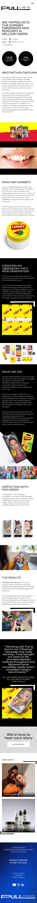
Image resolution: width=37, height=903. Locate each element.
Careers (18, 875)
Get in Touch (18, 744)
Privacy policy (18, 877)
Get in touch (18, 873)
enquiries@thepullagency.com (18, 849)
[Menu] (32, 3)
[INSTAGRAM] (19, 885)
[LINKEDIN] (23, 885)
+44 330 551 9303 (18, 847)
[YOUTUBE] (14, 885)
